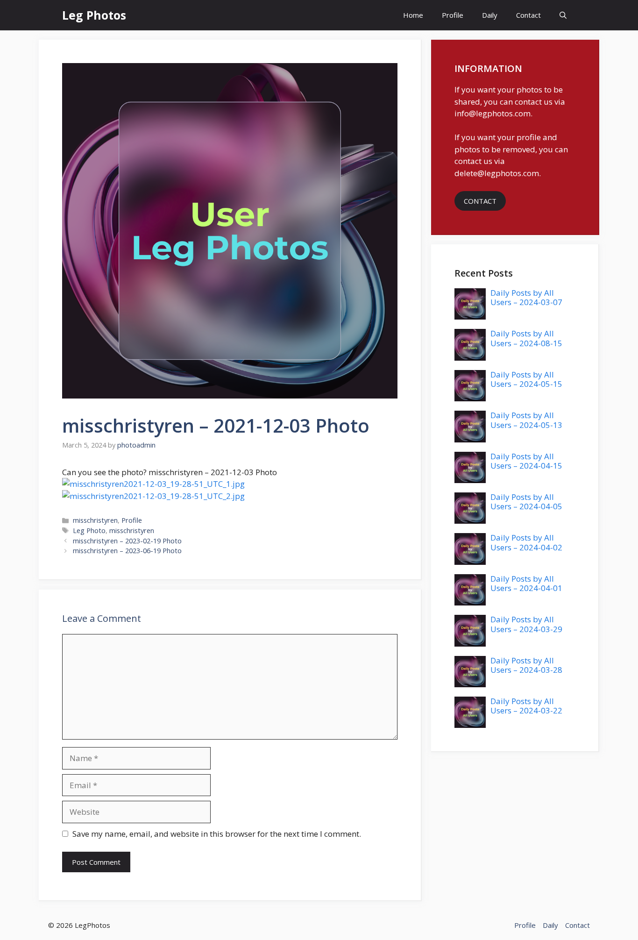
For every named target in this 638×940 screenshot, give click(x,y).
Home (413, 15)
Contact (528, 15)
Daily (489, 15)
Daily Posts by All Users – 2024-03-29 (526, 624)
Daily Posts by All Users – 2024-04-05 (526, 501)
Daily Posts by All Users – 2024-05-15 (526, 379)
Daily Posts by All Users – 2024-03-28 (526, 665)
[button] (563, 15)
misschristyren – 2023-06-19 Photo (127, 550)
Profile (452, 15)
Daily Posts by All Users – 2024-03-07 (526, 297)
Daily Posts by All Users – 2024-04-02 (526, 542)
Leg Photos (94, 15)
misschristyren (95, 520)
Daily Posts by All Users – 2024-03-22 (526, 706)
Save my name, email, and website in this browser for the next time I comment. (216, 833)
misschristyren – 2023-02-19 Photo (127, 540)
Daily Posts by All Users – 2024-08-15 (526, 338)
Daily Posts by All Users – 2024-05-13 (526, 420)
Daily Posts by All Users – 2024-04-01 (526, 583)
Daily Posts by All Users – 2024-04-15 (526, 461)
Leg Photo (89, 530)
